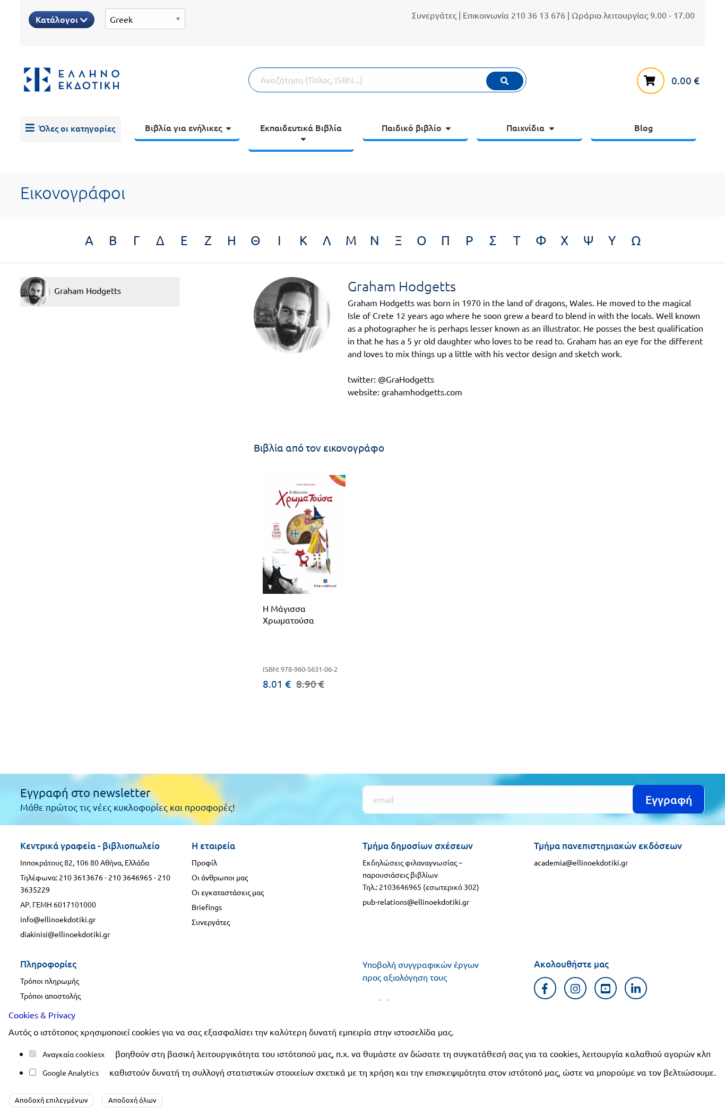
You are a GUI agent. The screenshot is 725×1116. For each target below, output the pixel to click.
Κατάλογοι (58, 19)
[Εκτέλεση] (504, 81)
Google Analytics (70, 1072)
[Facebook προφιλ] (545, 988)
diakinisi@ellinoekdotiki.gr (65, 934)
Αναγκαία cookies (71, 1054)
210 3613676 (81, 877)
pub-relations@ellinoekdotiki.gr (415, 901)
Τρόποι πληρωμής (49, 980)
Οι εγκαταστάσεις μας (228, 892)
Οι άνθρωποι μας (220, 877)
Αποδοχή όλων (132, 1099)
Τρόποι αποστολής (50, 995)
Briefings (207, 907)
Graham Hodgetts (87, 290)
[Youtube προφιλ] (605, 988)
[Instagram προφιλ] (575, 988)
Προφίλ (204, 862)
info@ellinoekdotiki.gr (58, 919)
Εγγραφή (668, 799)
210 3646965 (130, 877)
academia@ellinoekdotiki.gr (581, 862)
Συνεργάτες (434, 15)
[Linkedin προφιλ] (636, 988)
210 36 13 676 (538, 15)
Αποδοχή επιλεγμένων (51, 1099)
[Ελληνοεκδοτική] (134, 79)
